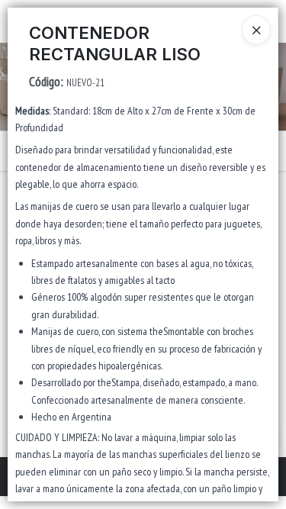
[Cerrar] (256, 29)
